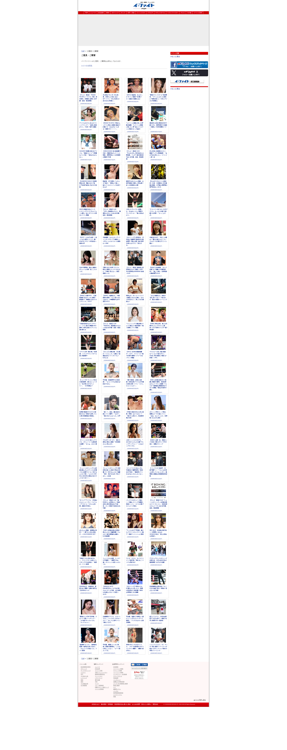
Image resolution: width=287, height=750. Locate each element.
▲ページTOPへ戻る (200, 700)
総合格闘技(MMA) (86, 667)
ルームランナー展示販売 (139, 668)
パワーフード (98, 678)
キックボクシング (86, 670)
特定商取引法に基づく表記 (122, 704)
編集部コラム (117, 689)
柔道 (82, 680)
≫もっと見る (175, 56)
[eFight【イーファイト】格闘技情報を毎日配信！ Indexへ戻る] (143, 5)
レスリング (84, 678)
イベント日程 (198, 12)
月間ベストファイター (101, 672)
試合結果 (101, 12)
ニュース (93, 12)
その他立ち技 (84, 676)
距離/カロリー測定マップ (102, 687)
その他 (189, 12)
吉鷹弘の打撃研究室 (118, 681)
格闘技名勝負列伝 (100, 674)
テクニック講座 (117, 670)
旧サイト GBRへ (146, 704)
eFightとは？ (96, 704)
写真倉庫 (115, 678)
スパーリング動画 (118, 668)
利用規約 (110, 704)
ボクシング (115, 12)
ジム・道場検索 (99, 685)
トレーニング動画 (118, 672)
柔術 (82, 681)
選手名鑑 (97, 680)
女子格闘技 (84, 685)
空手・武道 (131, 12)
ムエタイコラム (117, 694)
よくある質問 (136, 704)
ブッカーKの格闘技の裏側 (120, 683)
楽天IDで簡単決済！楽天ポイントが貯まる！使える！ (139, 676)
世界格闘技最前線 (118, 692)
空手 (82, 674)
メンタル (115, 691)
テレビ (183, 12)
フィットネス (141, 12)
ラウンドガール (160, 12)
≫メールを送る (86, 65)
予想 (96, 681)
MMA (107, 12)
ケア (114, 687)
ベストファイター (172, 12)
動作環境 (103, 704)
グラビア (150, 12)
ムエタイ (83, 672)
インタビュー (117, 680)
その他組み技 (84, 683)
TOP (86, 12)
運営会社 (155, 704)
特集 (114, 696)
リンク (97, 683)
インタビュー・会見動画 (120, 674)
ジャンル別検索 (99, 689)
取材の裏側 (116, 685)
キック (123, 12)
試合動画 (115, 667)
